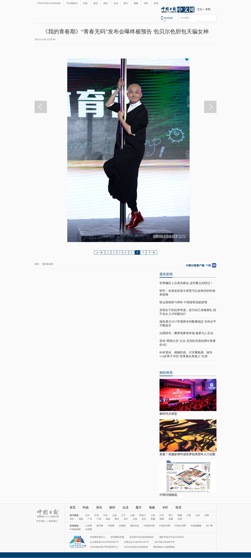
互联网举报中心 (97, 537)
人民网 (88, 525)
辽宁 (123, 515)
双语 (156, 3)
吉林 (132, 515)
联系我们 (53, 521)
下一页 (151, 252)
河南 (207, 515)
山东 (198, 515)
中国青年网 (149, 525)
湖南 (81, 519)
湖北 (72, 519)
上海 (152, 515)
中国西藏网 (195, 525)
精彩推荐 (166, 373)
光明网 (88, 529)
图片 (126, 3)
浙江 (170, 515)
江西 (189, 515)
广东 (90, 519)
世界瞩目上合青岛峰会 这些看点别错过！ (186, 283)
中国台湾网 (180, 525)
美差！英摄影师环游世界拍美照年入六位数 (187, 454)
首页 (73, 507)
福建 (180, 515)
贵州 (144, 519)
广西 (99, 519)
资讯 (95, 3)
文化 (199, 9)
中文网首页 (72, 3)
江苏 (161, 515)
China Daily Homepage (49, 3)
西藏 (153, 519)
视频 (136, 3)
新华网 (99, 525)
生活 (116, 3)
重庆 (117, 519)
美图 (207, 9)
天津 (96, 515)
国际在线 (134, 525)
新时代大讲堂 (168, 413)
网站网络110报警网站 (164, 547)
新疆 (171, 519)
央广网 (209, 525)
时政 (85, 3)
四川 (126, 519)
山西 (114, 515)
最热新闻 (166, 274)
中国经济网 (164, 525)
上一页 (99, 252)
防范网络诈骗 (117, 537)
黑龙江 (142, 515)
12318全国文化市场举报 (136, 547)
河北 (105, 515)
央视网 (122, 525)
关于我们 (40, 521)
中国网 (111, 525)
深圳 (180, 519)
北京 (87, 515)
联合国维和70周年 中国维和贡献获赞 (183, 302)
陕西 (162, 519)
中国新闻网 (75, 529)
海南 (108, 519)
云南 (135, 519)
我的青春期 (47, 264)
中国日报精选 (168, 494)
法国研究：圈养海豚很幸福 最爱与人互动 (186, 333)
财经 (105, 3)
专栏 (146, 3)
